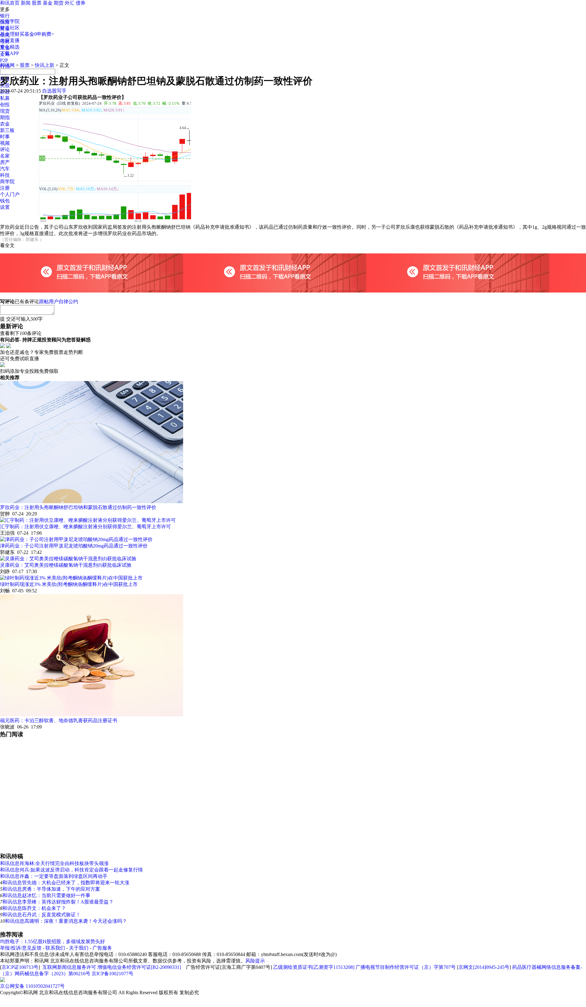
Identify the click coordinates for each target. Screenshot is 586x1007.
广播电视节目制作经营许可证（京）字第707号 (406, 967)
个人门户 (10, 194)
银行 (5, 15)
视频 (5, 143)
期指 (5, 117)
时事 (5, 136)
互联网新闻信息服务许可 (69, 967)
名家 (5, 155)
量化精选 (10, 46)
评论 (5, 149)
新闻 (26, 2)
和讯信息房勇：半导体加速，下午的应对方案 (51, 889)
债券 (80, 2)
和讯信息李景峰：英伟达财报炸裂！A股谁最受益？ (58, 901)
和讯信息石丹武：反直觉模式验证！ (41, 914)
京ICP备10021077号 (112, 973)
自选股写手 (54, 90)
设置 (5, 207)
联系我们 (55, 948)
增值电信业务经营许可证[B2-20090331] (139, 967)
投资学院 (10, 21)
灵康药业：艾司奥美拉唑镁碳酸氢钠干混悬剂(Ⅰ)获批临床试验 (66, 565)
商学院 (7, 181)
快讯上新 (44, 65)
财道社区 (10, 27)
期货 (58, 2)
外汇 (69, 2)
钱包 (5, 200)
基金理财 (10, 34)
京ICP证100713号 (20, 967)
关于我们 (79, 948)
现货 (5, 111)
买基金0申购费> (37, 34)
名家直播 (10, 40)
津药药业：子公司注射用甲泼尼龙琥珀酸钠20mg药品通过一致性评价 (74, 545)
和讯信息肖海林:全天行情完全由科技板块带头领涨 (54, 863)
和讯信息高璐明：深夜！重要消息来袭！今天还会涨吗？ (66, 921)
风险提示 (255, 960)
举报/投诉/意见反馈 (21, 948)
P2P (4, 60)
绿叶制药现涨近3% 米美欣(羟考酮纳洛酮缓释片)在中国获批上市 (69, 584)
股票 (37, 2)
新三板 (7, 130)
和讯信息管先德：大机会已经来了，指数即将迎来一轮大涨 (65, 882)
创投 (5, 104)
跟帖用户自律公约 (58, 301)
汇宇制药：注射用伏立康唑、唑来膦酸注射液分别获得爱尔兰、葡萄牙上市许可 (85, 526)
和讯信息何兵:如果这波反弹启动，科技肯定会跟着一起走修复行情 (71, 869)
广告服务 (102, 948)
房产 (5, 162)
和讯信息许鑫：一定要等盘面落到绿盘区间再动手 (53, 876)
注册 (5, 188)
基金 (47, 2)
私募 (5, 98)
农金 (5, 123)
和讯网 (7, 65)
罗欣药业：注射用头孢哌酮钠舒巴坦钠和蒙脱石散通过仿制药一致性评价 (78, 507)
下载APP (9, 53)
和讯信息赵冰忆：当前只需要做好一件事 (46, 895)
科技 (5, 175)
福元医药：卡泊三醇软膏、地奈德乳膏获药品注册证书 (58, 720)
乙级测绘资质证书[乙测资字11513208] (313, 967)
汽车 (5, 168)
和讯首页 (10, 2)
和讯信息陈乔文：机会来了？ (34, 908)
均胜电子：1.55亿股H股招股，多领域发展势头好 (52, 941)
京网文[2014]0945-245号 (483, 967)
